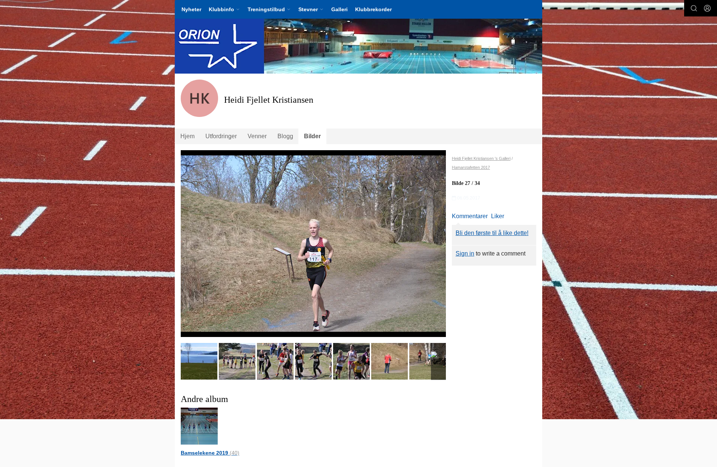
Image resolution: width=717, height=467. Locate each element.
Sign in (465, 253)
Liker (497, 216)
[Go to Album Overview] (199, 426)
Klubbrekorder (373, 9)
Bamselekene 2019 (210, 453)
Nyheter (191, 9)
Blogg (285, 136)
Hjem (187, 136)
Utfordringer (221, 136)
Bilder (312, 136)
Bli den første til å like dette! (492, 233)
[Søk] (694, 8)
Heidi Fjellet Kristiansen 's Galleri (481, 158)
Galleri (339, 9)
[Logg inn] (707, 8)
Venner (257, 136)
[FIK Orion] (358, 46)
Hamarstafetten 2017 (471, 167)
